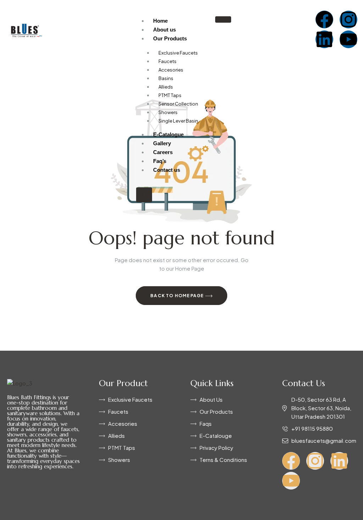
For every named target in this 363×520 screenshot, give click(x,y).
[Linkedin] (324, 39)
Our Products (170, 38)
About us (164, 30)
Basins (165, 78)
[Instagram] (348, 19)
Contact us (166, 170)
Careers (163, 152)
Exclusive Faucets (178, 53)
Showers (168, 112)
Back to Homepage (177, 295)
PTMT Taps (170, 95)
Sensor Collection (178, 104)
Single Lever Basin (178, 121)
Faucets (167, 61)
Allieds (165, 87)
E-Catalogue (168, 134)
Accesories (170, 70)
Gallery (162, 143)
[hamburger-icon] (223, 19)
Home (160, 21)
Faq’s (159, 161)
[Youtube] (348, 39)
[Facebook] (324, 19)
